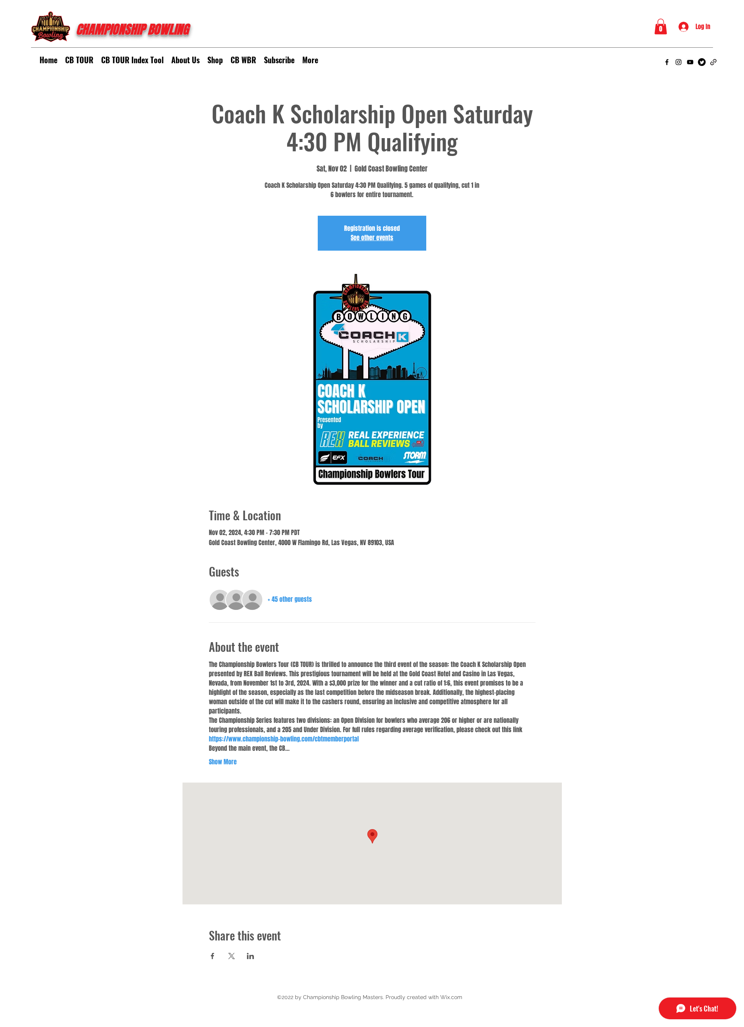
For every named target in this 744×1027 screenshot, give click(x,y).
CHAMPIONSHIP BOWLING (132, 30)
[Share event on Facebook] (212, 956)
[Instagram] (678, 62)
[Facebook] (667, 62)
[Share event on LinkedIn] (250, 956)
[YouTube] (690, 62)
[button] (660, 27)
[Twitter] (702, 62)
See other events (372, 237)
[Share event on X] (231, 956)
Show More (223, 762)
